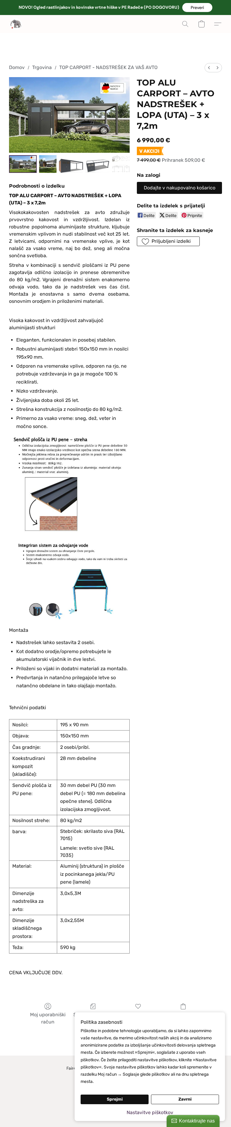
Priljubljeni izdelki (138, 1014)
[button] (197, 7)
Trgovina (42, 67)
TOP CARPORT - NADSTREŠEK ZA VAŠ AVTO (108, 67)
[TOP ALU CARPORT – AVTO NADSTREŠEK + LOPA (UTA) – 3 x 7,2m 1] (48, 164)
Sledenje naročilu (92, 1014)
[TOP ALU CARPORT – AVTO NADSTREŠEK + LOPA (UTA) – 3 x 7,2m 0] (23, 164)
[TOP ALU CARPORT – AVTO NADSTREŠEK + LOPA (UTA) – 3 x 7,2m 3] (97, 164)
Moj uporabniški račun (48, 1018)
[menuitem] (209, 67)
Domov (17, 67)
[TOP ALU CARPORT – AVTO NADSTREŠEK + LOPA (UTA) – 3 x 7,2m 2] (71, 164)
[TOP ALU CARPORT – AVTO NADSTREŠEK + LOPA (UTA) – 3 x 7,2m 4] (121, 164)
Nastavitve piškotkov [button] (150, 1112)
